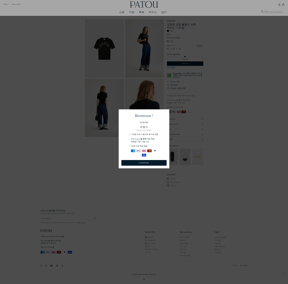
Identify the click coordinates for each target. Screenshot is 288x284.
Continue (144, 162)
